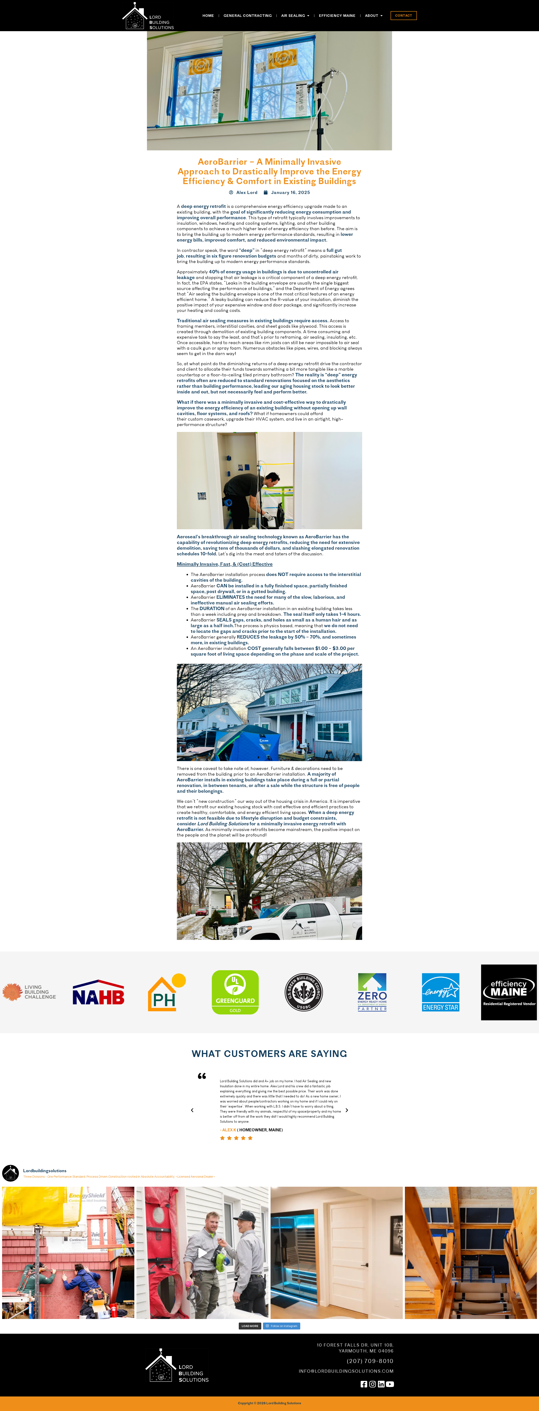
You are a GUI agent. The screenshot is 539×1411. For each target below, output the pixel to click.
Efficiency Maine (337, 15)
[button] (192, 1110)
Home (208, 15)
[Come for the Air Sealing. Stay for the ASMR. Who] (202, 1253)
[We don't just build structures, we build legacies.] (337, 1253)
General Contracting (248, 15)
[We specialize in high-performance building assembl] (471, 1253)
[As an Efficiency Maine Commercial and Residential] (68, 1253)
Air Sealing (293, 15)
